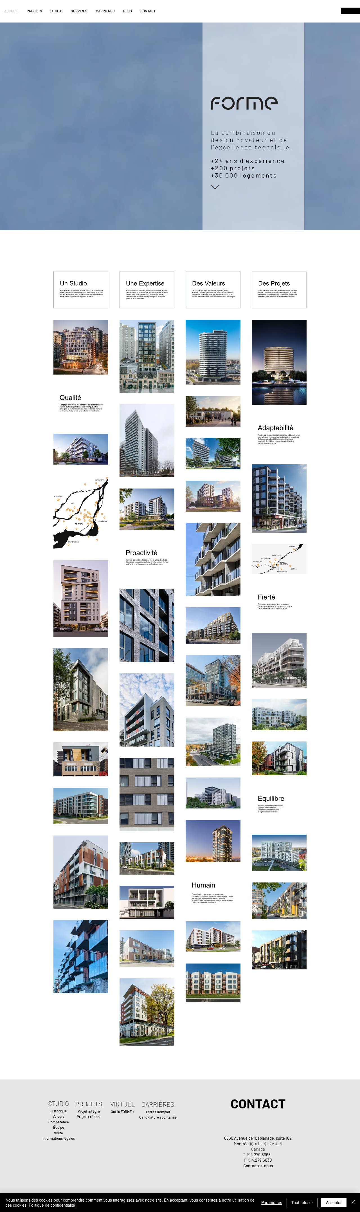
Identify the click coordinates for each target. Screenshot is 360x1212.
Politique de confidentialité (52, 1205)
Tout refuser (302, 1202)
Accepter (334, 1202)
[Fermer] (353, 1202)
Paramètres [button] (271, 1202)
